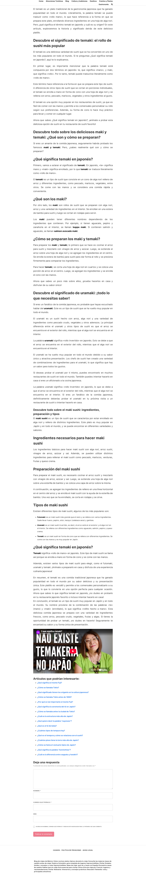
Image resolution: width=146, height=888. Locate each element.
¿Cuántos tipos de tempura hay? (51, 731)
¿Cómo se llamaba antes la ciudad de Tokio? (56, 711)
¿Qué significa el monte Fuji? (49, 683)
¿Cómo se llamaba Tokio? (48, 688)
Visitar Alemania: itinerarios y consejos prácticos (67, 869)
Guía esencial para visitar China (70, 867)
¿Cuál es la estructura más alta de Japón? (55, 716)
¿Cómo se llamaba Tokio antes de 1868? (54, 697)
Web (35, 814)
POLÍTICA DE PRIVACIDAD (71, 850)
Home (41, 1)
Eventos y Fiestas (106, 1)
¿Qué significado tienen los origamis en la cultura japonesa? (63, 692)
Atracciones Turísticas (54, 1)
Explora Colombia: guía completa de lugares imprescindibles (75, 863)
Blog (67, 1)
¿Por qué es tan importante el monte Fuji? (55, 702)
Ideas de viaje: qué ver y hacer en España (82, 865)
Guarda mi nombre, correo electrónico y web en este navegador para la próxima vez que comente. (69, 826)
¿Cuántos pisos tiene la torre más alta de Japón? (58, 740)
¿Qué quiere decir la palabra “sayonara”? (54, 721)
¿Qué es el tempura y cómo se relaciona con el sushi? (60, 735)
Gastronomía (104, 4)
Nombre (37, 791)
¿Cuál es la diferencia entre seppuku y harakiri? (57, 755)
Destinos (93, 1)
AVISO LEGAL (88, 850)
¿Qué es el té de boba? (47, 726)
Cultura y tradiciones (79, 1)
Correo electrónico (42, 802)
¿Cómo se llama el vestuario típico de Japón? (56, 745)
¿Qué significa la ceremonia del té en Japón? (56, 707)
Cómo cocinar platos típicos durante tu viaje (71, 861)
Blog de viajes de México (43, 861)
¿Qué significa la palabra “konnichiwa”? (54, 750)
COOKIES (56, 850)
